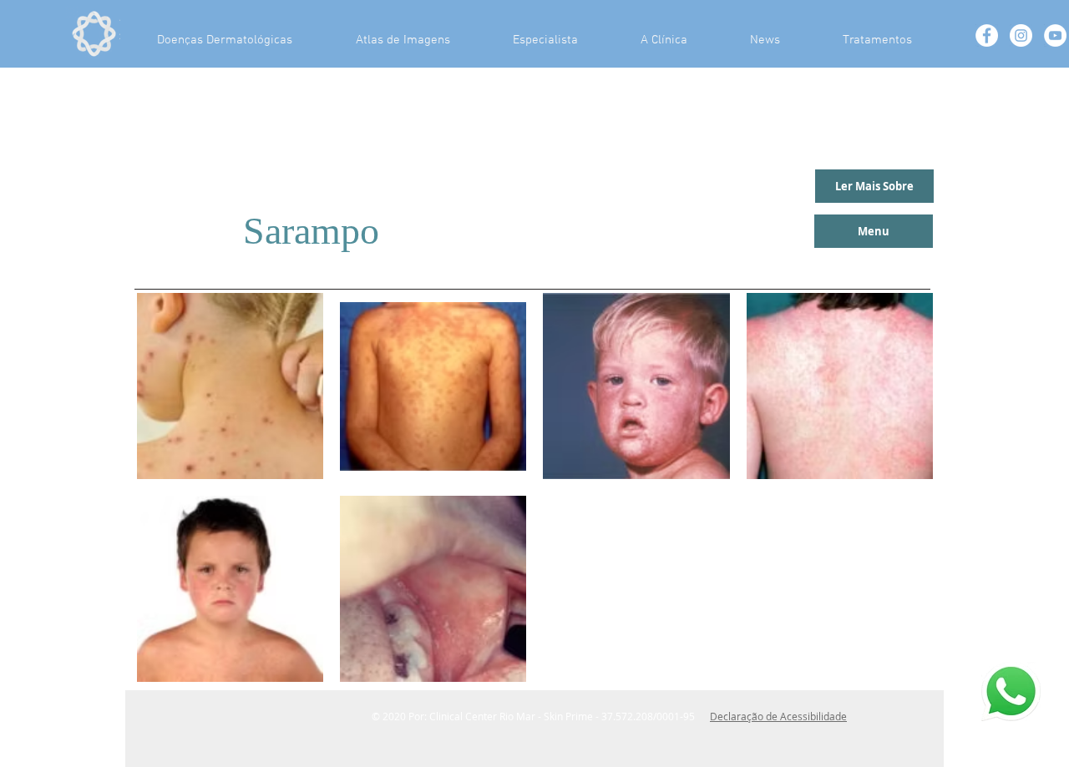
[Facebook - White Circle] (986, 35)
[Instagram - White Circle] (1021, 35)
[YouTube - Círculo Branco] (1055, 35)
